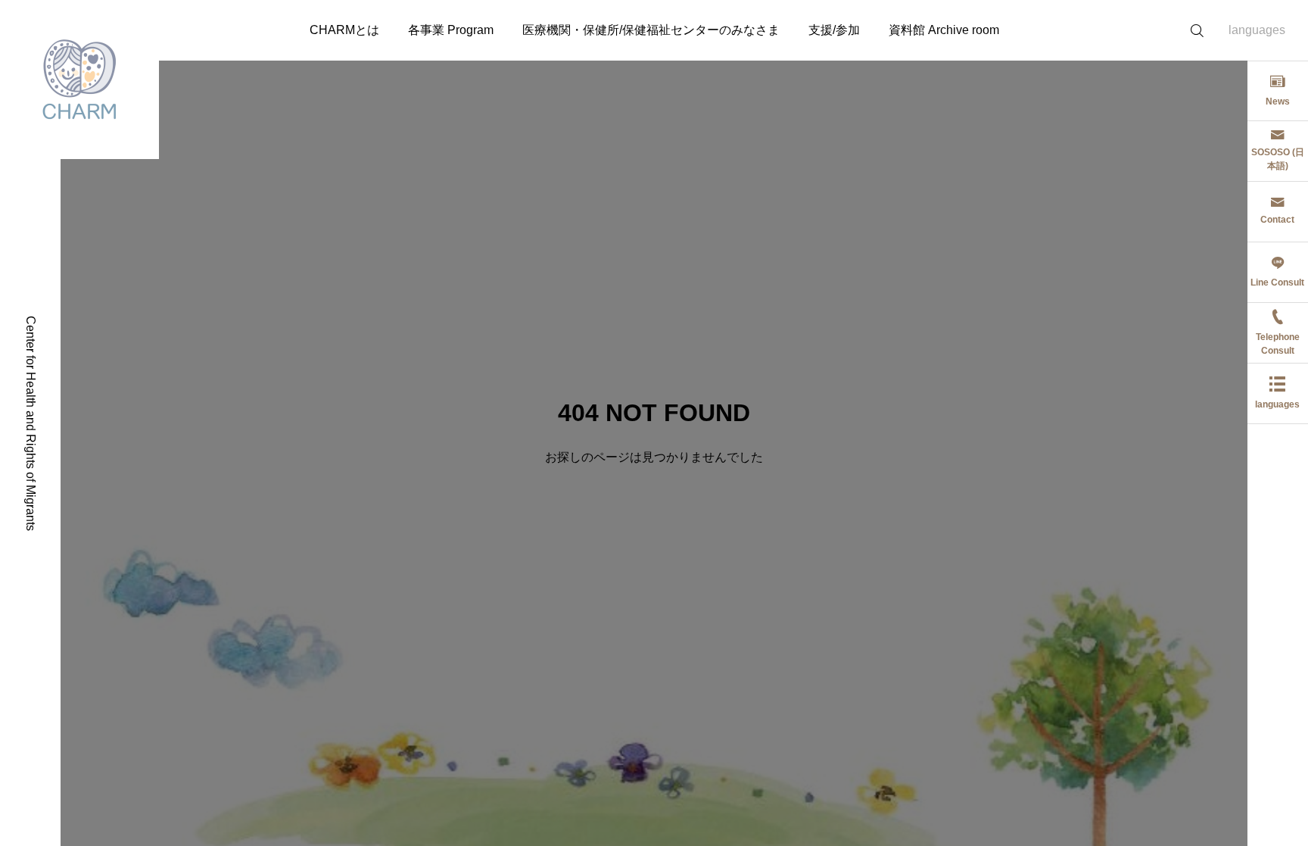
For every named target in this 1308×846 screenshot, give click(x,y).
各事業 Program (451, 29)
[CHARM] (79, 79)
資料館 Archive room (944, 29)
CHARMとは (344, 29)
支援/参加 (834, 29)
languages (1257, 29)
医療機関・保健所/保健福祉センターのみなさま (651, 29)
